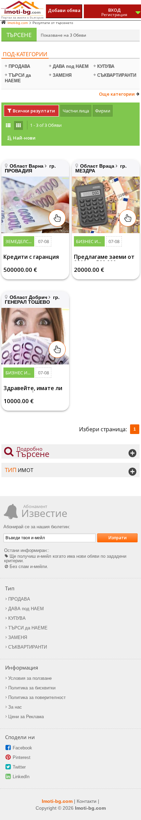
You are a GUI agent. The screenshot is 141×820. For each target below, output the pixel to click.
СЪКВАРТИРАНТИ (116, 75)
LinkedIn (21, 776)
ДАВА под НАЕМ (71, 66)
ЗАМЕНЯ (62, 75)
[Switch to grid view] (18, 125)
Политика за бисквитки (31, 687)
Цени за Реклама (26, 716)
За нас (15, 707)
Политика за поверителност (37, 697)
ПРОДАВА (19, 66)
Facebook (22, 747)
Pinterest (21, 757)
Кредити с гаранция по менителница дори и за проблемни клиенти (34, 257)
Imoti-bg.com (57, 801)
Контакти (87, 801)
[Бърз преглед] (57, 218)
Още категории (117, 94)
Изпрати (117, 538)
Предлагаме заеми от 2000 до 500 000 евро (104, 257)
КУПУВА (105, 66)
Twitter (19, 767)
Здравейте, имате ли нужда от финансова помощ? (32, 388)
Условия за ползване (30, 678)
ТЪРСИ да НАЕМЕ (18, 78)
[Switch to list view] (8, 125)
